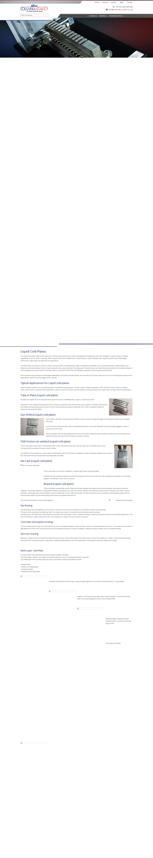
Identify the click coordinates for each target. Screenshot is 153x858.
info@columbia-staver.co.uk (120, 9)
